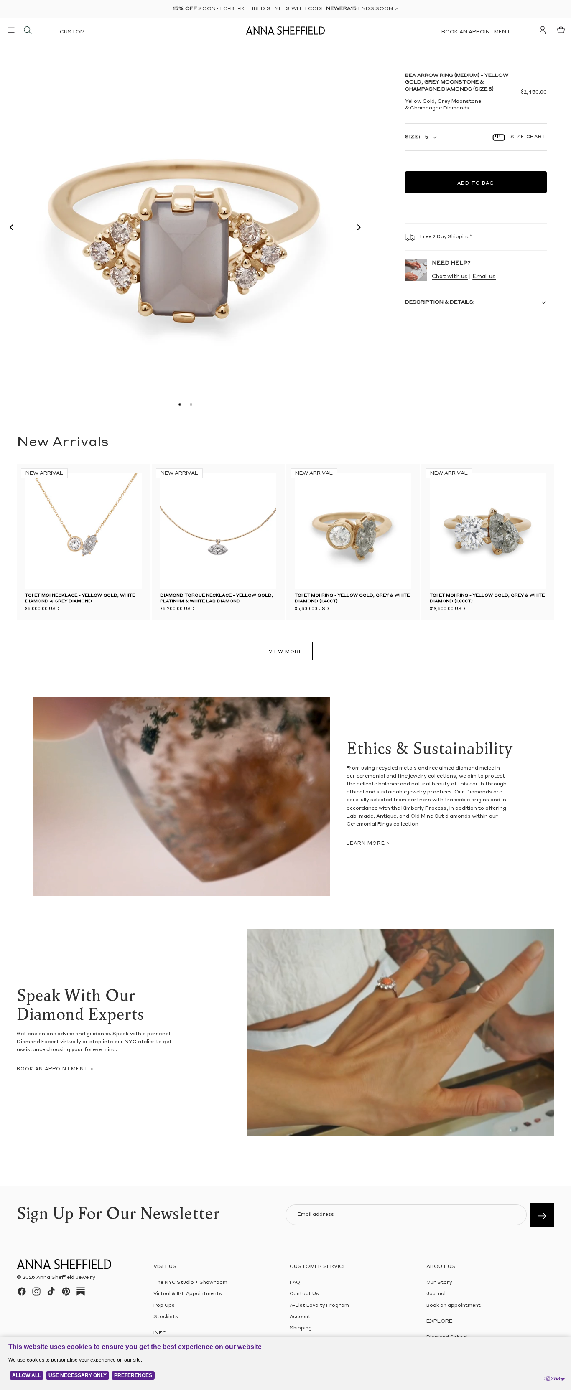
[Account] (542, 30)
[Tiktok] (51, 1291)
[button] (9, 228)
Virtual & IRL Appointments (187, 1294)
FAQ (295, 1283)
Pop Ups (164, 1305)
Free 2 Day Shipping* (446, 237)
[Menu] (11, 30)
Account (300, 1317)
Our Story (439, 1283)
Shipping (301, 1328)
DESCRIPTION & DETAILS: (439, 302)
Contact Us (304, 1294)
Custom (72, 32)
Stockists (165, 1317)
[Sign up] (542, 1215)
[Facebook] (22, 1291)
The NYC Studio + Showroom (190, 1283)
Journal (436, 1294)
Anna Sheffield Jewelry (65, 1277)
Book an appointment (475, 32)
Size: (413, 137)
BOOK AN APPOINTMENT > (55, 1069)
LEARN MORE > (368, 843)
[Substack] (81, 1291)
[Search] (27, 30)
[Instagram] (36, 1291)
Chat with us (450, 277)
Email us (484, 277)
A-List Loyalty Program (319, 1305)
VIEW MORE (286, 652)
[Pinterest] (66, 1291)
